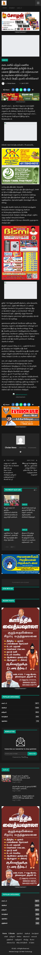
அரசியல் (4, 708)
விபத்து (26, 939)
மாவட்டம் (4, 60)
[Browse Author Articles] (20, 440)
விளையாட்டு (11, 942)
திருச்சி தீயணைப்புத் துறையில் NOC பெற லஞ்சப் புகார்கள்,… (24, 787)
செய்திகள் (5, 717)
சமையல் (34, 936)
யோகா (32, 939)
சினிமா (19, 936)
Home (4, 933)
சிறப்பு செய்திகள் (22, 942)
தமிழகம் (4, 712)
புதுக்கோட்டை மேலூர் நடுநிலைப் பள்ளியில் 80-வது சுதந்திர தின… (23, 797)
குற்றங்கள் (4, 923)
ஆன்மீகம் (4, 721)
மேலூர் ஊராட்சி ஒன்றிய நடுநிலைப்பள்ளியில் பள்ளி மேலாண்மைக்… (21, 778)
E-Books (12, 933)
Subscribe (32, 753)
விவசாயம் (26, 936)
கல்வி (6, 936)
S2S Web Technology (25, 951)
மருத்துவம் (18, 939)
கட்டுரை (31, 942)
